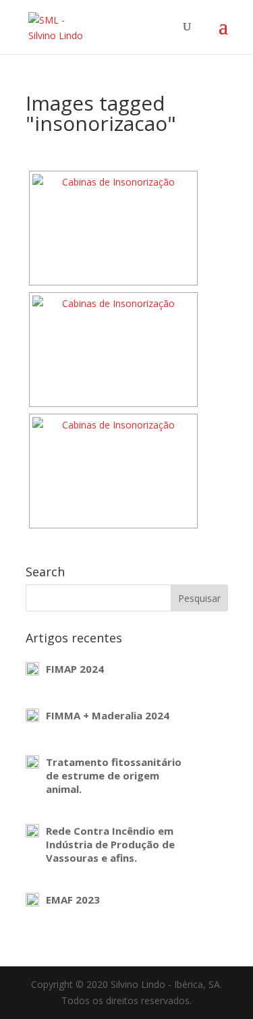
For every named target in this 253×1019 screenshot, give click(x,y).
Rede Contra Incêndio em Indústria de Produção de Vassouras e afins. (110, 844)
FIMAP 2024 (75, 669)
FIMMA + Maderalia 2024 (107, 715)
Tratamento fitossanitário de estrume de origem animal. (113, 775)
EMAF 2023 (73, 899)
